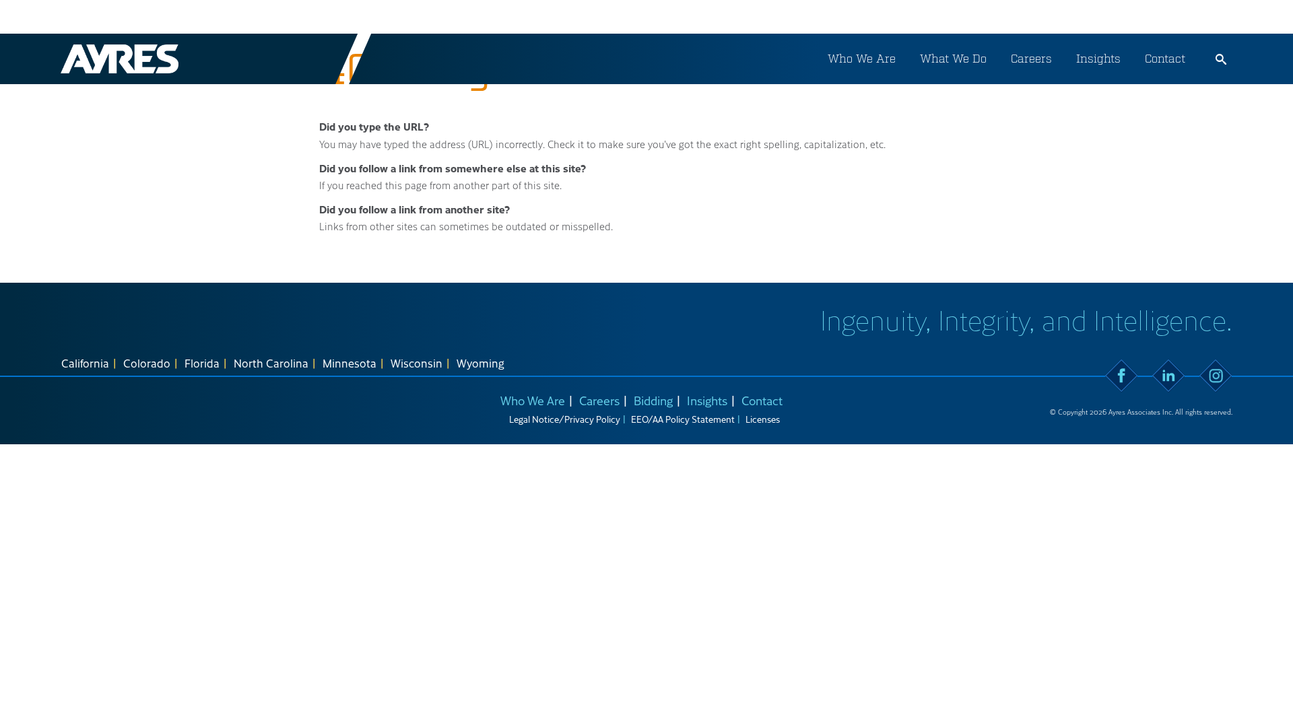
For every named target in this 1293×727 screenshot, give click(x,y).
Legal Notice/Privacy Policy (564, 419)
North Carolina (271, 362)
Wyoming (480, 362)
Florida (202, 362)
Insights (1098, 58)
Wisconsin (416, 362)
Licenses (762, 419)
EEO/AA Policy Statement (683, 419)
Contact (1165, 58)
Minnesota (349, 362)
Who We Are (862, 58)
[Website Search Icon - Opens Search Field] (1220, 59)
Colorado (146, 362)
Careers (1031, 58)
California (85, 362)
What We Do (953, 58)
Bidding (653, 400)
